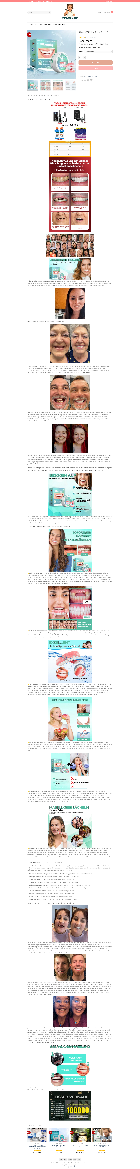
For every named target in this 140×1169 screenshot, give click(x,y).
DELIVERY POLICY (79, 1162)
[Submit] (49, 12)
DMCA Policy (87, 1162)
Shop (35, 24)
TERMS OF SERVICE (69, 1162)
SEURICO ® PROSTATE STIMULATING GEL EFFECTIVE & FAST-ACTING (37, 1147)
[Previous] (30, 54)
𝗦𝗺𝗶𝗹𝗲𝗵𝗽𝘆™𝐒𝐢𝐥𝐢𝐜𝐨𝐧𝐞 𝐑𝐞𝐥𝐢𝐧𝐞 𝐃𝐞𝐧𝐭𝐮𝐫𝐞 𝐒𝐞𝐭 (59, 1146)
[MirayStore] (70, 12)
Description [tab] (31, 95)
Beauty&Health (87, 76)
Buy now (95, 68)
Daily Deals (94, 76)
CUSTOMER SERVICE (60, 24)
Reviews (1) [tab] (56, 95)
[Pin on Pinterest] (88, 80)
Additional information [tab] (44, 95)
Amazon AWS (72, 1167)
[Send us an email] (32, 1)
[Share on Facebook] (80, 80)
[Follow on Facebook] (28, 1)
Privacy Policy (59, 1162)
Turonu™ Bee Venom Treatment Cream (80, 1146)
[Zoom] (29, 76)
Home (29, 24)
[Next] (73, 54)
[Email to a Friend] (85, 80)
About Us (51, 1162)
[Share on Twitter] (83, 80)
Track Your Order (45, 24)
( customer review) (90, 37)
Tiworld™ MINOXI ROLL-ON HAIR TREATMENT (102, 1146)
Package (80, 51)
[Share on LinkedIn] (91, 80)
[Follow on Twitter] (31, 1)
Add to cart (95, 62)
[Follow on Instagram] (29, 1)
